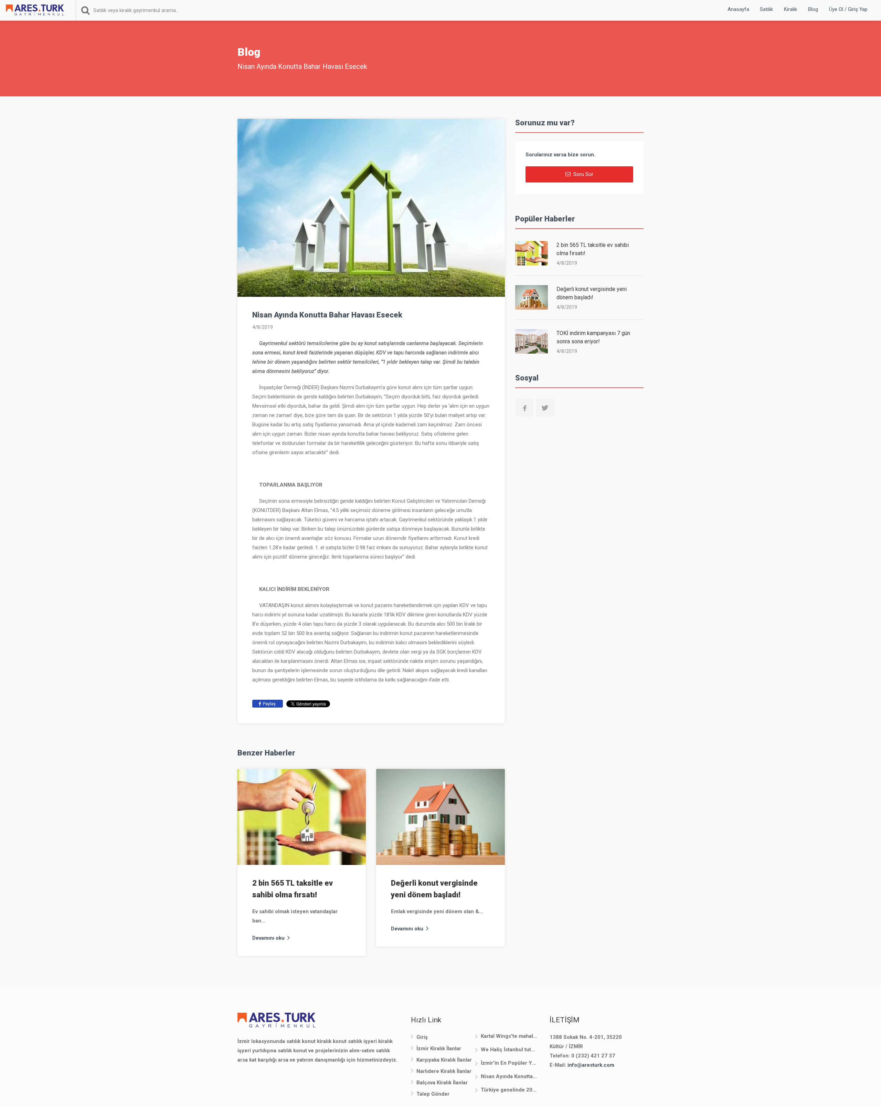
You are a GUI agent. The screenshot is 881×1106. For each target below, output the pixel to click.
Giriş (422, 1037)
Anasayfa (738, 9)
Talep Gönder (432, 1094)
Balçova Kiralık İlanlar (442, 1082)
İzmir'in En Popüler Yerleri (509, 1063)
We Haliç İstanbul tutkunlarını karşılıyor (509, 1049)
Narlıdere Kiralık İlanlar (443, 1071)
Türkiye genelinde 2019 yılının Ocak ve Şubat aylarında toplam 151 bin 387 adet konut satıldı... (509, 1090)
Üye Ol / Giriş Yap (848, 9)
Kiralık (790, 9)
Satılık (766, 9)
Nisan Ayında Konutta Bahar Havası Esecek (509, 1076)
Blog (813, 9)
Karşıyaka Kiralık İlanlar (444, 1060)
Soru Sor (582, 174)
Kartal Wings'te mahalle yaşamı (509, 1036)
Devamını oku (269, 938)
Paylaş (269, 703)
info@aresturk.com (590, 1065)
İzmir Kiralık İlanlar (438, 1048)
